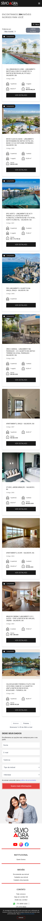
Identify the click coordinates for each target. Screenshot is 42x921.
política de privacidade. (28, 914)
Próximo (26, 723)
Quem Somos (21, 859)
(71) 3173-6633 (21, 907)
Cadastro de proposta (21, 880)
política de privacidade (28, 780)
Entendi (21, 917)
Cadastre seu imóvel (21, 877)
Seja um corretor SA (21, 897)
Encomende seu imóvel (21, 874)
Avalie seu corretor (21, 900)
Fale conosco (21, 894)
